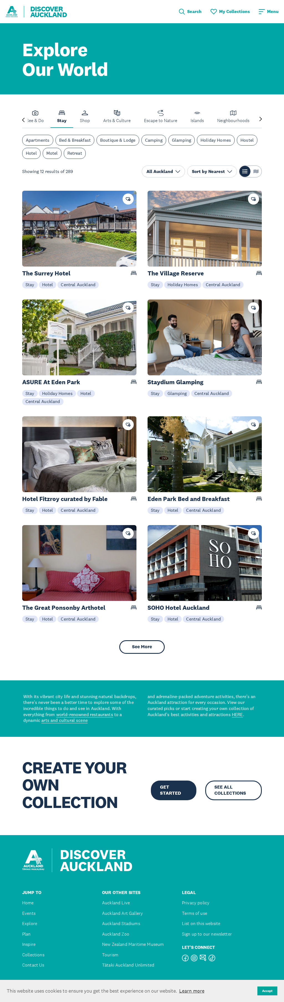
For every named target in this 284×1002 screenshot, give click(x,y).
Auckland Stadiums (121, 923)
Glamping (181, 140)
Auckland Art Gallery (122, 913)
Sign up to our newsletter (207, 934)
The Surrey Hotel (46, 273)
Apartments (38, 140)
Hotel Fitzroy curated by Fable (65, 498)
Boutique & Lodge (118, 140)
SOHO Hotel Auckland (178, 607)
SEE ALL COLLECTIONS (230, 790)
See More (142, 647)
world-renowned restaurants (84, 714)
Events (29, 913)
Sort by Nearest (208, 171)
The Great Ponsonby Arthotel (63, 607)
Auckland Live (116, 903)
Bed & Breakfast (75, 140)
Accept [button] (267, 991)
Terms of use (194, 913)
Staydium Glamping (175, 382)
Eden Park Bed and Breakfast (189, 498)
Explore (29, 923)
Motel (52, 153)
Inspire (29, 944)
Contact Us (33, 965)
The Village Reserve (176, 273)
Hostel (247, 140)
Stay (30, 284)
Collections (33, 955)
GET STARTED (170, 790)
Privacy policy (195, 903)
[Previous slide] (23, 119)
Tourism (110, 955)
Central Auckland (78, 284)
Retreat (74, 153)
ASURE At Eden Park (51, 382)
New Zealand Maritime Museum (133, 944)
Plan (26, 934)
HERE (237, 714)
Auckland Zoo (115, 934)
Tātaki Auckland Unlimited (128, 965)
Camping (154, 140)
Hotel (31, 153)
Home (28, 903)
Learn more (191, 991)
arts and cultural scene (64, 720)
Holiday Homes (216, 140)
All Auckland (159, 171)
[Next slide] (260, 119)
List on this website (201, 923)
